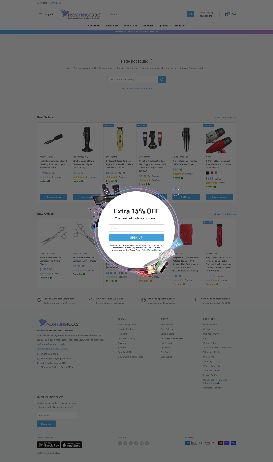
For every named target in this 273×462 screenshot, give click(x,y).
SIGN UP (136, 237)
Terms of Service (154, 250)
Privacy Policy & (142, 250)
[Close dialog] (175, 192)
